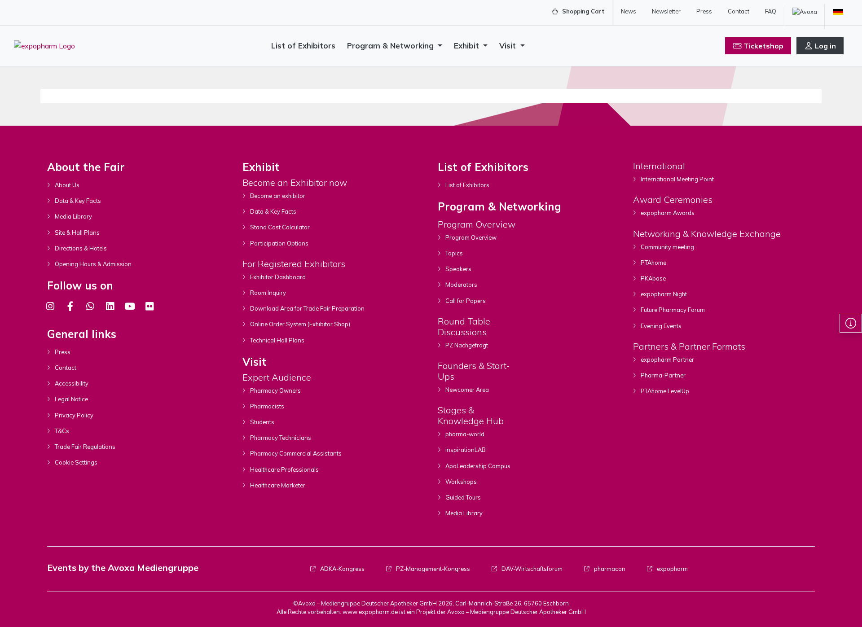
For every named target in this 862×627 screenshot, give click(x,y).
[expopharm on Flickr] (149, 306)
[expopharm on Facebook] (70, 306)
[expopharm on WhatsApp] (90, 306)
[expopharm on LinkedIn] (110, 306)
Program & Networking (391, 45)
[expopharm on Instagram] (50, 306)
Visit (508, 45)
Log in (825, 45)
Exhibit (467, 45)
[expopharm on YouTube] (130, 306)
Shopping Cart (582, 11)
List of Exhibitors (303, 45)
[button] (851, 323)
